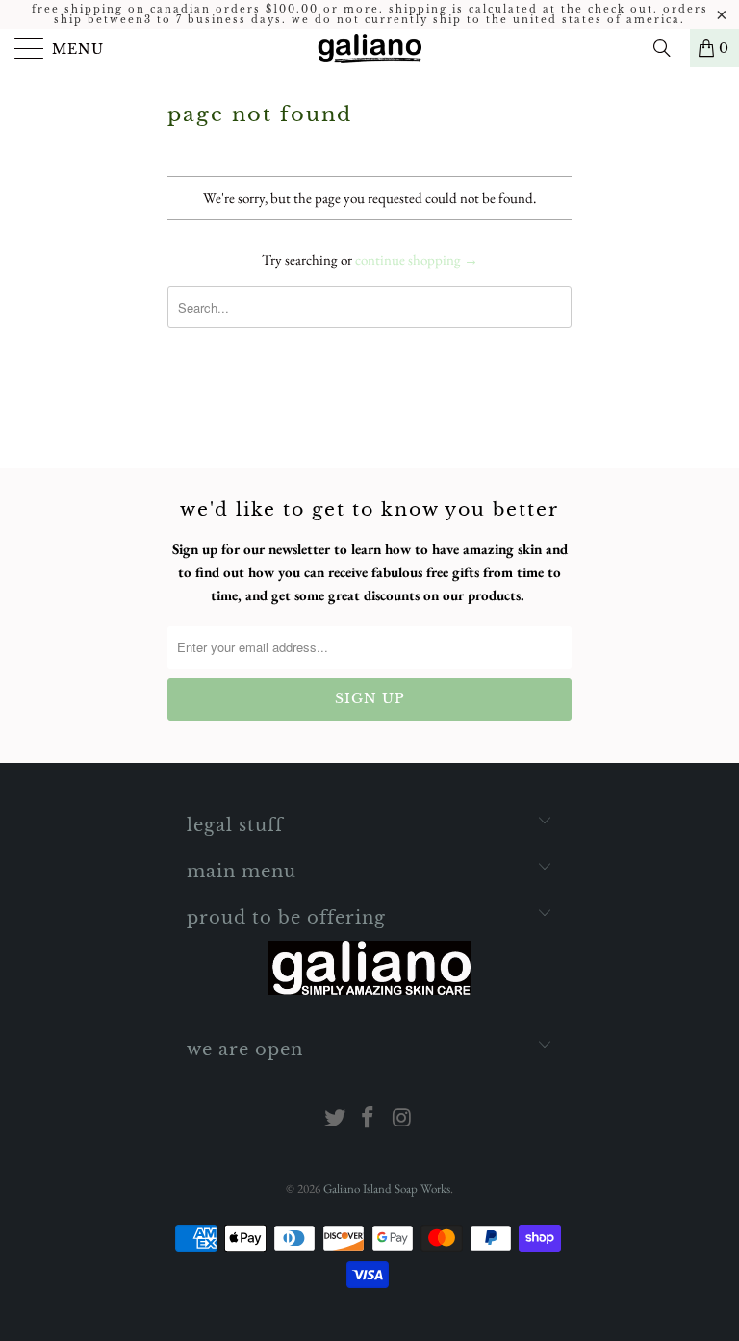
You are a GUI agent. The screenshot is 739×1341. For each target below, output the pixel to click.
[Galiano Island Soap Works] (369, 48)
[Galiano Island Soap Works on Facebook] (368, 1119)
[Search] (668, 48)
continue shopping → (416, 259)
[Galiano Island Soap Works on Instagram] (402, 1119)
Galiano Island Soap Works (386, 1188)
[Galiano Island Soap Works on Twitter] (334, 1119)
